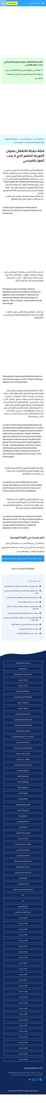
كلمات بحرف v (23, 1037)
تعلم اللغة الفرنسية (26, 139)
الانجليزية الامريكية (23, 810)
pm (23, 895)
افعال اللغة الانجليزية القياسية (23, 719)
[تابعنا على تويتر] (30, 1080)
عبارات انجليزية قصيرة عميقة (23, 861)
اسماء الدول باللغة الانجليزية (23, 765)
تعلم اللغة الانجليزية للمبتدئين (23, 697)
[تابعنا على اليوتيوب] (33, 1080)
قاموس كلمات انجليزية (23, 753)
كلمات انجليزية (23, 680)
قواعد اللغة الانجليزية (23, 691)
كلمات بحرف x (23, 1048)
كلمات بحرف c (23, 929)
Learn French (23, 827)
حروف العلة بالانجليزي (23, 742)
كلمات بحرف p (23, 1003)
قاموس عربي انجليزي (23, 759)
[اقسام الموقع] (43, 3)
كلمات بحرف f (23, 946)
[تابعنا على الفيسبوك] (41, 1080)
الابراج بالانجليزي (23, 906)
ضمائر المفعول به (23, 884)
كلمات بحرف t (23, 1025)
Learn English (12, 3)
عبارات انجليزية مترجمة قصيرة (23, 674)
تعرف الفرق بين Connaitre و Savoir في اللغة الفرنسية (21, 586)
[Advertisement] (23, 31)
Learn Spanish (23, 799)
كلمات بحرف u (23, 1031)
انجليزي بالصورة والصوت (23, 804)
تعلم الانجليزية (23, 668)
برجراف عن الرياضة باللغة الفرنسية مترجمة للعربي (22, 613)
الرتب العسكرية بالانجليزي (23, 872)
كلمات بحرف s (23, 1020)
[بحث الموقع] (3, 3)
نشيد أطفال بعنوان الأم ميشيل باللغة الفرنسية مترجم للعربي (21, 592)
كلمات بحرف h (23, 957)
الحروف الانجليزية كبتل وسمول (23, 889)
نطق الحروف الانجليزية (23, 833)
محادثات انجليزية (23, 685)
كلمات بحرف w (23, 1042)
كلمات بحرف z (23, 1059)
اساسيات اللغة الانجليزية (23, 663)
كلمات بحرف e (23, 940)
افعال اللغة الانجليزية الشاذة (23, 725)
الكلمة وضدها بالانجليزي (23, 714)
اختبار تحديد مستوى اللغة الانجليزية (23, 736)
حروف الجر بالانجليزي (23, 850)
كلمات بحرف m (23, 986)
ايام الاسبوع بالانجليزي (23, 855)
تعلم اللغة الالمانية (23, 776)
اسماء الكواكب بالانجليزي (23, 912)
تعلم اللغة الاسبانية (23, 782)
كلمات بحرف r (23, 1014)
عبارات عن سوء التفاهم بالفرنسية (27, 633)
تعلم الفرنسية (23, 816)
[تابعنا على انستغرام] (37, 1080)
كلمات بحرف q (23, 1008)
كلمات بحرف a (23, 918)
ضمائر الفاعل (23, 878)
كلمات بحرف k (23, 974)
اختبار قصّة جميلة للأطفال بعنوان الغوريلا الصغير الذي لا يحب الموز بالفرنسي (22, 558)
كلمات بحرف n (23, 991)
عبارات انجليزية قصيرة (23, 867)
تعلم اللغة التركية (23, 787)
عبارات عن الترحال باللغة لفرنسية (28, 602)
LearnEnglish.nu (39, 139)
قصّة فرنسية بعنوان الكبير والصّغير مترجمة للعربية (22, 597)
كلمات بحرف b (23, 923)
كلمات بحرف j (23, 969)
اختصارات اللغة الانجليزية (23, 731)
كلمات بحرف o (23, 997)
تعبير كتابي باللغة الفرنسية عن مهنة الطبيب (24, 624)
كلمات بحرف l (23, 980)
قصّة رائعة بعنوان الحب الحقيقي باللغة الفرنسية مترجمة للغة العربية (21, 619)
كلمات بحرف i (23, 963)
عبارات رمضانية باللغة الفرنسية (28, 629)
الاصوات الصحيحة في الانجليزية (23, 748)
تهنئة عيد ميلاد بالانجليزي (23, 844)
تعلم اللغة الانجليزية (35, 3)
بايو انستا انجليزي (23, 838)
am (23, 901)
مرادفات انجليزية (23, 708)
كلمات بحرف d (23, 935)
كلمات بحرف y (23, 1053)
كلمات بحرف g (23, 952)
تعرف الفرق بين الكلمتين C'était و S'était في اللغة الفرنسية (22, 608)
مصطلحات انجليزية (23, 702)
